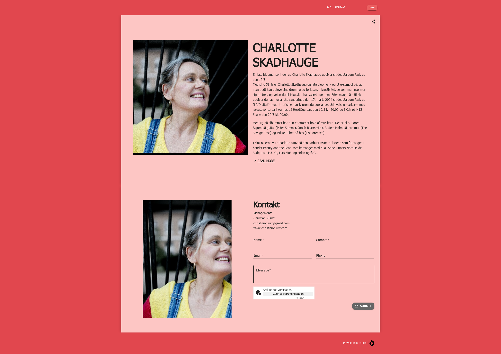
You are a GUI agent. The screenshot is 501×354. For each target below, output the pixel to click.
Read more (266, 161)
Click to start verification (288, 293)
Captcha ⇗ (304, 298)
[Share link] (373, 21)
